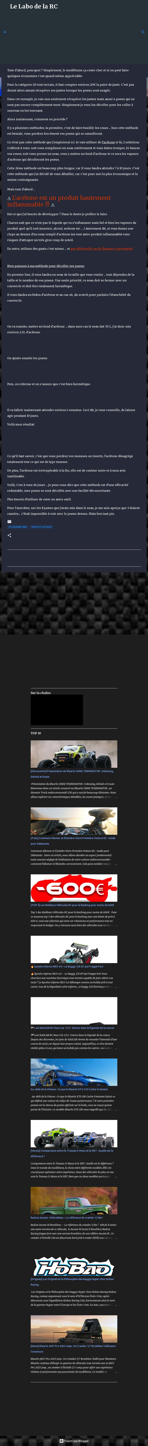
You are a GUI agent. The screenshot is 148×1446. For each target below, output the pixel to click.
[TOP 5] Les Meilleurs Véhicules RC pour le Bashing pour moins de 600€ (72, 905)
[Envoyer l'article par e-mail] (9, 523)
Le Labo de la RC (34, 6)
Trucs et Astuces (41, 527)
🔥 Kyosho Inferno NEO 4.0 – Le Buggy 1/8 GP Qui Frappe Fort (67, 966)
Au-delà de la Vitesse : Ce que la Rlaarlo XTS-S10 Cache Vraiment (69, 1089)
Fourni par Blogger (76, 1441)
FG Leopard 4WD (18, 527)
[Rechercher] (143, 32)
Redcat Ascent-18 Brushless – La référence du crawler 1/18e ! (67, 1217)
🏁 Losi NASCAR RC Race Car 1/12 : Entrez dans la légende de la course (72, 1027)
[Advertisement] (79, 38)
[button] (9, 535)
